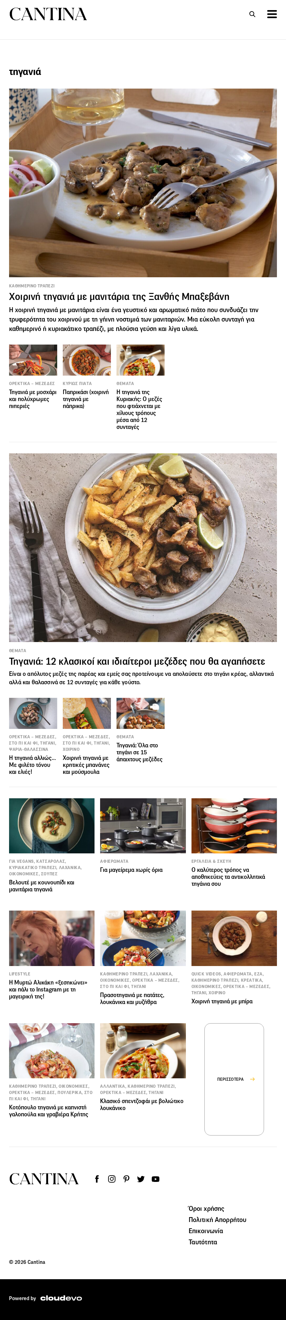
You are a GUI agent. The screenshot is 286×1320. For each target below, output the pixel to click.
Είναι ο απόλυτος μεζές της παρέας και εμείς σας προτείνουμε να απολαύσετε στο (111, 674)
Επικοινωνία (206, 1231)
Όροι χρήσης (207, 1208)
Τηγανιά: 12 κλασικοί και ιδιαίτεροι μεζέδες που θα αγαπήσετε (137, 661)
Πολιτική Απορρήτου (218, 1219)
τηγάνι (221, 674)
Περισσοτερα (230, 1079)
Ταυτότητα (203, 1242)
